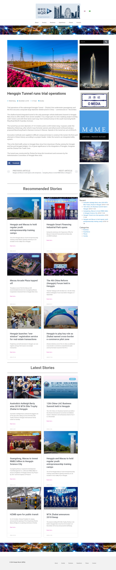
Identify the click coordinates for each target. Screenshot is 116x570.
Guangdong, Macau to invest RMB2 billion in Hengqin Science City (24, 461)
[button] (14, 163)
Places (71, 22)
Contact (78, 22)
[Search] (106, 42)
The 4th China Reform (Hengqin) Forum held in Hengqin (58, 283)
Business (52, 22)
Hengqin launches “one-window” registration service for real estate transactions (24, 336)
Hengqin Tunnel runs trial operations (94, 215)
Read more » (13, 246)
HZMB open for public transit (24, 514)
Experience (62, 22)
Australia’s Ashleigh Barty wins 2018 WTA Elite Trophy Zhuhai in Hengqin (23, 406)
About (36, 22)
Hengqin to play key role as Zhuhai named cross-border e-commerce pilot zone (60, 336)
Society (44, 22)
